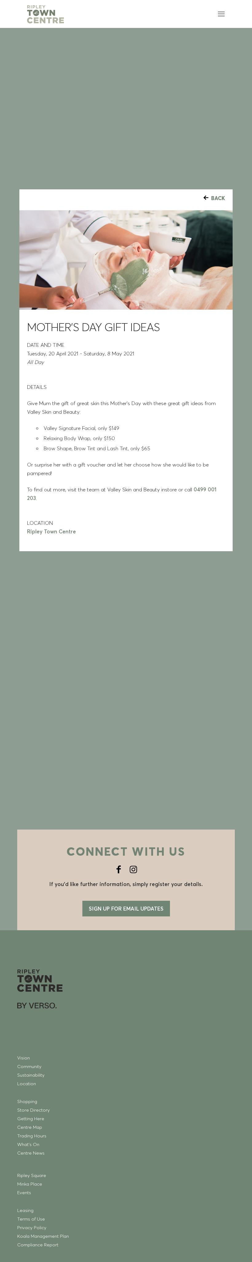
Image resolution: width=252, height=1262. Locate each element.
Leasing (25, 1210)
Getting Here (30, 1118)
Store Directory (33, 1110)
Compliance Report (37, 1245)
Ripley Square (31, 1175)
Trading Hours (31, 1136)
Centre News (31, 1153)
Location (26, 1083)
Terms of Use (31, 1219)
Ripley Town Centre (51, 531)
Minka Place (29, 1184)
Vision (23, 1058)
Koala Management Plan (43, 1236)
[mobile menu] (221, 14)
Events (24, 1192)
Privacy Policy (31, 1227)
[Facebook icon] (118, 869)
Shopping (27, 1101)
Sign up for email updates (126, 908)
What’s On (28, 1144)
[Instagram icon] (133, 869)
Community (29, 1066)
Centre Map (29, 1127)
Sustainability (31, 1075)
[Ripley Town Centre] (45, 14)
